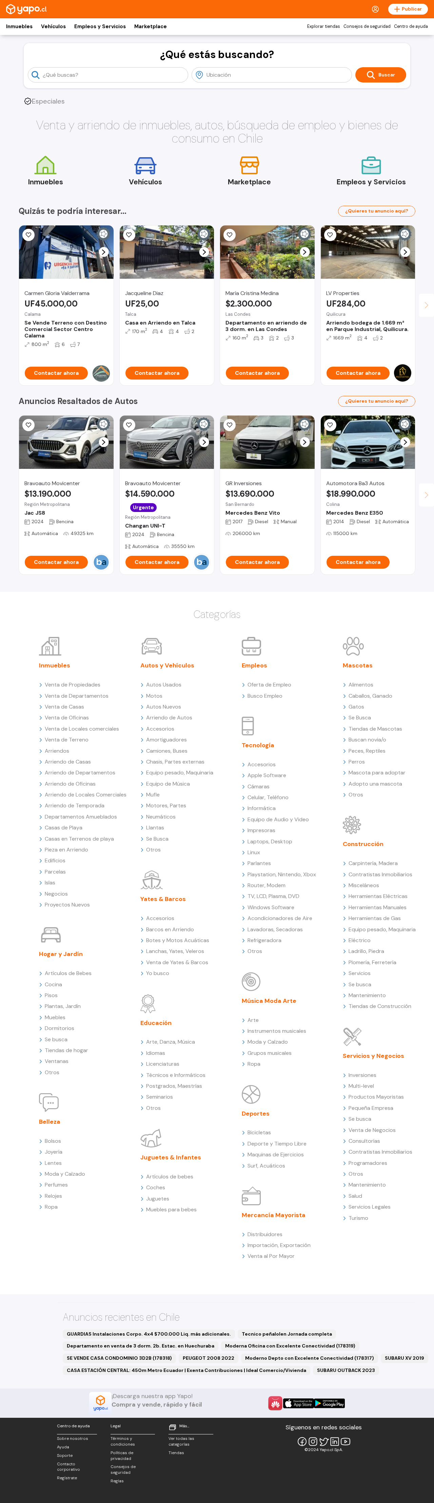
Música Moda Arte (269, 1001)
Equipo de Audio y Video (278, 819)
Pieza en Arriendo (66, 849)
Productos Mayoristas (376, 1096)
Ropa (51, 1206)
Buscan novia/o (367, 739)
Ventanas (56, 1061)
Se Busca (157, 838)
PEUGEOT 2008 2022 (208, 1358)
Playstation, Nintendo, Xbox (282, 874)
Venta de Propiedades (72, 684)
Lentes (53, 1163)
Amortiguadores (166, 739)
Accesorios (160, 728)
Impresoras (261, 830)
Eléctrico (360, 940)
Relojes (53, 1195)
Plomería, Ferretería (372, 962)
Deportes (256, 1114)
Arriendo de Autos (169, 717)
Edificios (55, 860)
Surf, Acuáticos (266, 1165)
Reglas (117, 1481)
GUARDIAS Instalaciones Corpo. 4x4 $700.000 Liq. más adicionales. (149, 1334)
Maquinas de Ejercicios (276, 1154)
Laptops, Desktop (270, 841)
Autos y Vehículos (167, 665)
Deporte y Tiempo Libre (277, 1143)
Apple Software (267, 775)
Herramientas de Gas (375, 918)
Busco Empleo (265, 695)
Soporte (65, 1455)
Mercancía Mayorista (273, 1215)
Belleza (49, 1122)
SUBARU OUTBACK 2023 (346, 1370)
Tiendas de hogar (66, 1050)
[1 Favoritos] (229, 235)
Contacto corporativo (68, 1466)
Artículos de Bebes (68, 973)
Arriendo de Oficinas (70, 783)
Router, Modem (266, 885)
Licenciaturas (162, 1063)
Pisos (51, 995)
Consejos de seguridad (367, 26)
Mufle (153, 794)
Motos (154, 695)
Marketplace (150, 26)
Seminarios (159, 1096)
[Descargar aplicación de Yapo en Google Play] (329, 1403)
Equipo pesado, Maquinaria (179, 772)
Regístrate (67, 1478)
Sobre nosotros (72, 1438)
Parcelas (55, 871)
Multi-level (361, 1085)
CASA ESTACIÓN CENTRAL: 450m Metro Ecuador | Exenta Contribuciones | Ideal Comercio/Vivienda (186, 1370)
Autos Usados (163, 684)
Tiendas (176, 1452)
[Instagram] (313, 1441)
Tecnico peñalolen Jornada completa (287, 1334)
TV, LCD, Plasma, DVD (273, 896)
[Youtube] (345, 1441)
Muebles (55, 1017)
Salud (355, 1195)
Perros (357, 761)
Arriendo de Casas (68, 761)
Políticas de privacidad (122, 1455)
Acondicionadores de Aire (280, 918)
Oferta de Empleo (269, 684)
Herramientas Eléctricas (378, 896)
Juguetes (157, 1198)
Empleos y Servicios (100, 26)
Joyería (53, 1151)
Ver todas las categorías (181, 1441)
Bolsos (53, 1140)
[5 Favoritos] (330, 425)
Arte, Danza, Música (170, 1041)
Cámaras (259, 786)
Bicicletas (259, 1132)
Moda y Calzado (65, 1173)
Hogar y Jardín (61, 954)
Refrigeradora (264, 940)
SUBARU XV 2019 (404, 1358)
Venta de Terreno (66, 739)
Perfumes (56, 1184)
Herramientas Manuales (378, 907)
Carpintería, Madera (373, 863)
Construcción (363, 844)
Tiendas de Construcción (380, 1006)
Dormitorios (59, 1028)
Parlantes (259, 863)
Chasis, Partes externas (175, 761)
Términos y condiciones (123, 1441)
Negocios (56, 893)
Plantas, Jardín (63, 1006)
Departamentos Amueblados (81, 816)
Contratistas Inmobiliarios (380, 874)
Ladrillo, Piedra (366, 951)
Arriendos (57, 750)
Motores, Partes (166, 805)
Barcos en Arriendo (170, 929)
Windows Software (271, 907)
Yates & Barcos (163, 899)
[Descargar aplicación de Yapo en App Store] (298, 1403)
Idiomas (155, 1053)
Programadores (368, 1163)
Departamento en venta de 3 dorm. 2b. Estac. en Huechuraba (140, 1346)
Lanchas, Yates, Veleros (175, 951)
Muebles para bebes (171, 1209)
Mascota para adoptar (377, 772)
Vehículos (53, 26)
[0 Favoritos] (28, 235)
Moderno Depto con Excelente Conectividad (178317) (309, 1358)
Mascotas (358, 665)
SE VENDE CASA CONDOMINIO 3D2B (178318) (119, 1358)
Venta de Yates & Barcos (177, 962)
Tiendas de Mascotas (375, 728)
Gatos (356, 706)
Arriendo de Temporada (74, 805)
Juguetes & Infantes (170, 1157)
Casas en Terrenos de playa (79, 838)
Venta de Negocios (372, 1130)
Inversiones (362, 1075)
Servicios (360, 973)
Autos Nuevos (163, 706)
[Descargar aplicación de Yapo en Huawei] (275, 1403)
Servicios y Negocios (373, 1056)
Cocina (53, 984)
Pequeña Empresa (371, 1108)
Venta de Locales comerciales (82, 728)
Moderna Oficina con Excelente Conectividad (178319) (290, 1346)
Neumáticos (161, 816)
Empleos (254, 665)
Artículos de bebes (169, 1176)
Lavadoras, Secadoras (275, 929)
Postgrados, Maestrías (174, 1085)
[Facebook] (302, 1441)
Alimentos (361, 684)
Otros (52, 1072)
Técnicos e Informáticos (175, 1075)
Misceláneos (364, 885)
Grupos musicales (270, 1053)
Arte (253, 1020)
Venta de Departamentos (76, 695)
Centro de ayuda (411, 26)
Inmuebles (19, 26)
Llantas (155, 827)
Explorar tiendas (323, 26)
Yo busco (157, 973)
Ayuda (63, 1447)
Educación (156, 1023)
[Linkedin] (334, 1441)
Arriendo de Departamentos (80, 772)
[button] (103, 252)
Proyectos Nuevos (67, 904)
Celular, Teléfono (268, 797)
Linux (254, 852)
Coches (155, 1187)
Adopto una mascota (375, 783)
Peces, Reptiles (367, 750)
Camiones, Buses (167, 750)
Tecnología (258, 745)
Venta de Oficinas (67, 717)
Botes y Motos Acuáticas (177, 940)
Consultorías (364, 1140)
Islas (50, 882)
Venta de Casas (64, 706)
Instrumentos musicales (277, 1030)
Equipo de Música (168, 783)
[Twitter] (323, 1441)
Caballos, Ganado (370, 695)
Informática (262, 808)
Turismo (358, 1218)
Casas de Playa (63, 827)
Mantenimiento (367, 995)
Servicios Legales (370, 1206)
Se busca (56, 1039)
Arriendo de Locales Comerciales (85, 794)
